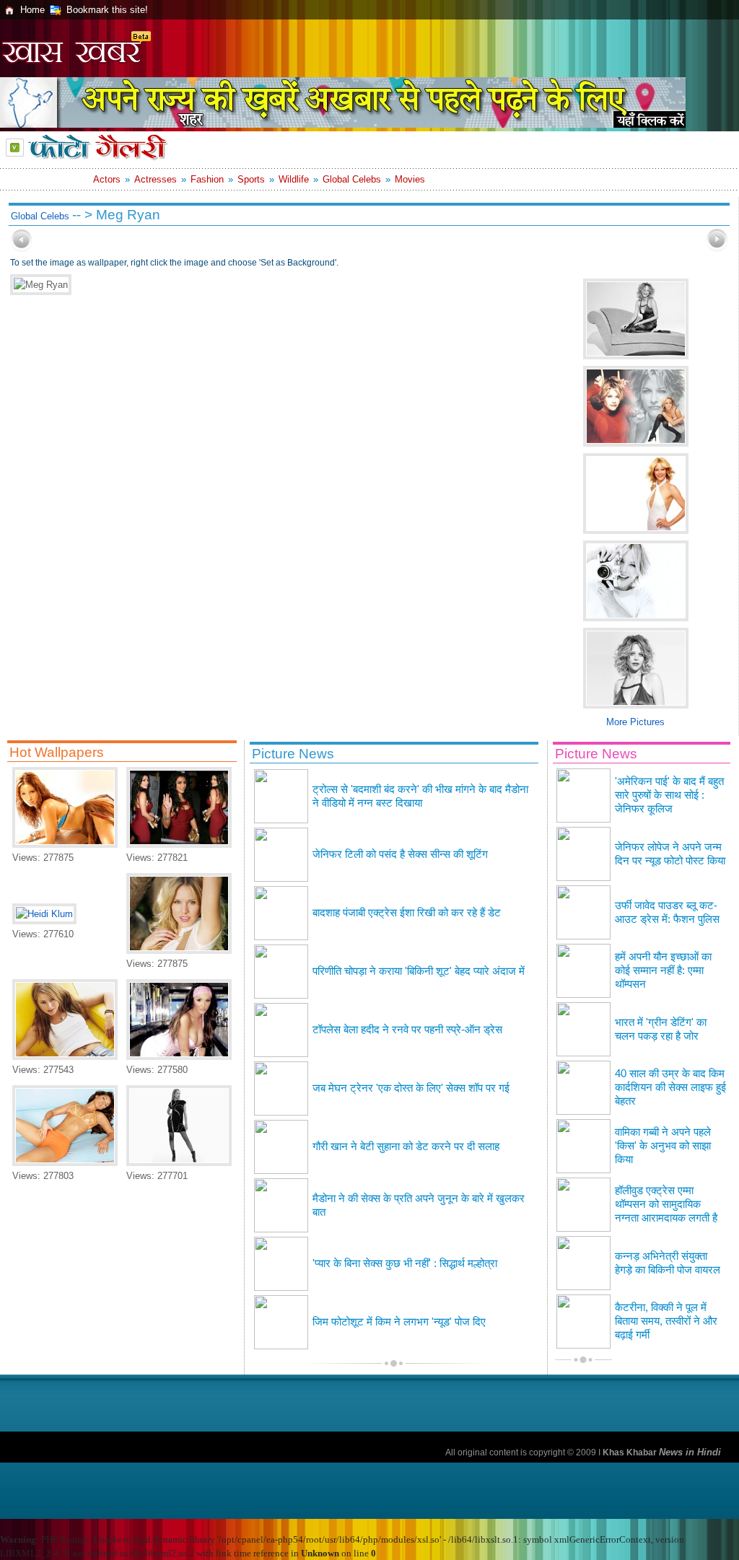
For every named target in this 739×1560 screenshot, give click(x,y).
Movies (410, 179)
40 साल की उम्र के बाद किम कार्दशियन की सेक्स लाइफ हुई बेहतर (670, 1087)
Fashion (207, 179)
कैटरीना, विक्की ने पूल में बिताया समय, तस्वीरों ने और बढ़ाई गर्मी (666, 1321)
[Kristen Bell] (179, 950)
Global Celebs (352, 179)
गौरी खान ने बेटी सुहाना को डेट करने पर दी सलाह (405, 1146)
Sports (251, 179)
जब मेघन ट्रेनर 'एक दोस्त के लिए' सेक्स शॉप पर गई (411, 1088)
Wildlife (294, 179)
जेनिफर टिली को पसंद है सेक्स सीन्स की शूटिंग (400, 854)
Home (32, 9)
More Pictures (635, 722)
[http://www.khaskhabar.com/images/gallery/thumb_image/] (21, 248)
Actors (107, 179)
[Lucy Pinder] (179, 1056)
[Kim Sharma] (65, 844)
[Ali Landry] (65, 1162)
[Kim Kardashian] (179, 844)
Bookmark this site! (107, 9)
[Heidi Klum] (44, 913)
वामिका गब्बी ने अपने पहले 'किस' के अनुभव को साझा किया (663, 1145)
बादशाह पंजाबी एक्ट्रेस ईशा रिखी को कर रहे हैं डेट (406, 913)
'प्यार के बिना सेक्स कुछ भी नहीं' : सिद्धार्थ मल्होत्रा (404, 1263)
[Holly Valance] (65, 1056)
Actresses (155, 179)
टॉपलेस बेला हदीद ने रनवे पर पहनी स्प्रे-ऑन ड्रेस (407, 1029)
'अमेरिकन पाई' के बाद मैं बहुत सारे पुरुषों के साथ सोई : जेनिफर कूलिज (669, 795)
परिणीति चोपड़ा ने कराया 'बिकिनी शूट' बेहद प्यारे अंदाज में (418, 971)
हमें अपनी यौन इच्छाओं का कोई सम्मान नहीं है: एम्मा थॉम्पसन (663, 970)
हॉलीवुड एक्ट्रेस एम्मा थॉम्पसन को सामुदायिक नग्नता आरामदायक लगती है (666, 1204)
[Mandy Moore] (179, 1162)
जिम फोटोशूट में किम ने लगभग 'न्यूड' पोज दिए (399, 1322)
